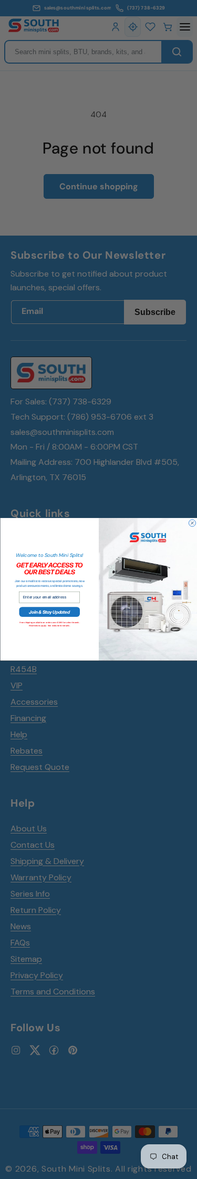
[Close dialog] (192, 523)
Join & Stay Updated (49, 612)
